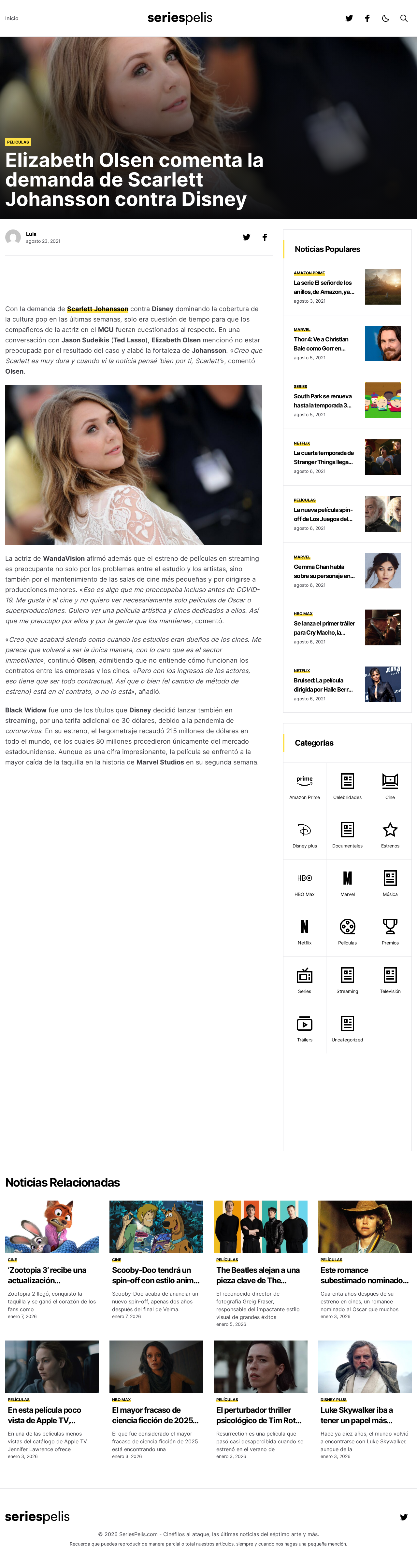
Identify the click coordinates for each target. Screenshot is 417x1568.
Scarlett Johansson (97, 309)
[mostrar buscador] (404, 18)
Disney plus (305, 845)
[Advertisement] (133, 281)
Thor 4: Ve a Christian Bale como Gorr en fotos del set (321, 348)
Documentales (347, 845)
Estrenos (390, 845)
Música (390, 894)
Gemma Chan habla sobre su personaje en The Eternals (322, 575)
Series (300, 386)
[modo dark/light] (386, 18)
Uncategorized (347, 1039)
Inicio (12, 18)
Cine (390, 797)
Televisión (390, 991)
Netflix (302, 443)
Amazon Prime (309, 272)
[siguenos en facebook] (367, 18)
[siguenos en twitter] (349, 18)
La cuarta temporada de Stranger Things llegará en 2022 (324, 462)
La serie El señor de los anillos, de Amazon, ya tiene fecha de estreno (323, 291)
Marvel (302, 329)
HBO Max (303, 613)
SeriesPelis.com (138, 1534)
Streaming (347, 991)
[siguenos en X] (246, 237)
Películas (18, 142)
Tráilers (304, 1039)
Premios (390, 942)
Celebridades (347, 797)
